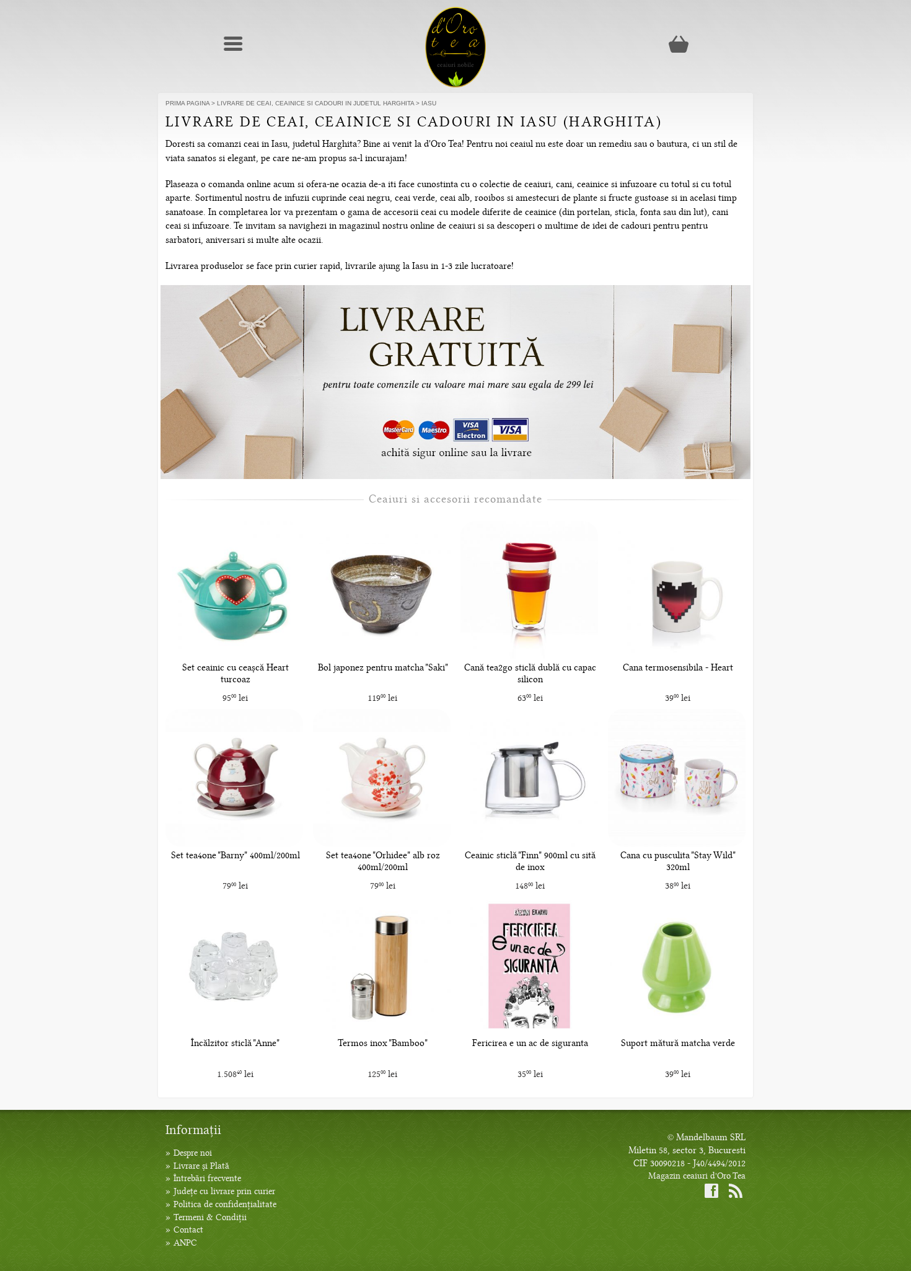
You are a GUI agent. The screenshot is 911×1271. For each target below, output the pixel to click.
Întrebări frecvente (207, 1178)
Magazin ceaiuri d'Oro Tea (697, 1176)
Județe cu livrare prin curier (224, 1191)
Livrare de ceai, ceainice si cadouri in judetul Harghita (315, 103)
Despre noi (193, 1153)
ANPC (185, 1243)
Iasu (428, 103)
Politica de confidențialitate (225, 1204)
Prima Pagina (187, 103)
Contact (188, 1230)
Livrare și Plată (201, 1166)
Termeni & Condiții (210, 1217)
